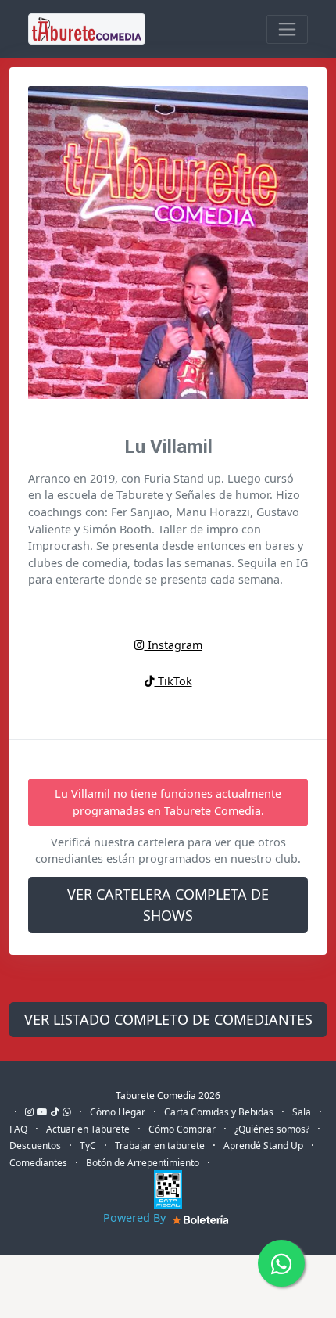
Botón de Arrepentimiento (142, 1162)
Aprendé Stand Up (263, 1145)
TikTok (173, 680)
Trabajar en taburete (160, 1145)
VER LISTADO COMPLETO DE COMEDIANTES (168, 1019)
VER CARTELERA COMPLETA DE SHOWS (168, 905)
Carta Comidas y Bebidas (218, 1112)
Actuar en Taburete (88, 1129)
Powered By (136, 1217)
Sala (301, 1112)
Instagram (173, 644)
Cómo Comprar (182, 1129)
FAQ (18, 1129)
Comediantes (38, 1162)
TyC (88, 1145)
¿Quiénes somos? (271, 1129)
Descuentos (35, 1145)
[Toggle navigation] (287, 29)
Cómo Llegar (117, 1112)
